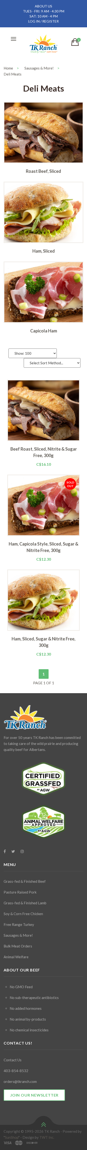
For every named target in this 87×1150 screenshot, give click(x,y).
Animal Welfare (16, 957)
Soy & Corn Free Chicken (23, 914)
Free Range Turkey (19, 924)
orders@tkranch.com (20, 1081)
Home (8, 68)
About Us (43, 6)
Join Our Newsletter (34, 1095)
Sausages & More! (39, 68)
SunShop (11, 1137)
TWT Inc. (46, 1137)
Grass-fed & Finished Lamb (25, 903)
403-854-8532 (16, 1071)
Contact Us (13, 1060)
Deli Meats (13, 74)
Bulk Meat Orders (18, 946)
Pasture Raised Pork (20, 892)
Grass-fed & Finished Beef (25, 881)
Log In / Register (43, 21)
